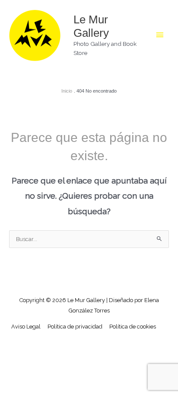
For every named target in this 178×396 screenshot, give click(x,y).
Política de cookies (132, 326)
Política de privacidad (75, 326)
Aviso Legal (26, 326)
